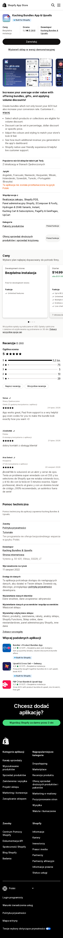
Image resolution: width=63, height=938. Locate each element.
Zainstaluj (31, 41)
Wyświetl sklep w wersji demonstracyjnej (31, 49)
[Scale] (32, 322)
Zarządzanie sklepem (14, 798)
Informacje (38, 831)
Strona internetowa (13, 554)
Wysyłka (37, 805)
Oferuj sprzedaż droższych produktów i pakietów (45, 784)
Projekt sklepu (11, 787)
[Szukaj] (53, 5)
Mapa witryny (10, 920)
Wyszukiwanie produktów (11, 768)
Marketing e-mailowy (44, 793)
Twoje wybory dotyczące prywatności (24, 928)
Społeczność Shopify (14, 846)
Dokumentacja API (13, 841)
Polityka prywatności (14, 527)
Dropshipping (39, 763)
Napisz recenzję (13, 386)
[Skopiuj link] (10, 398)
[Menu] (58, 5)
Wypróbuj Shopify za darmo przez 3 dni (31, 722)
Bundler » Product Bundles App (28, 645)
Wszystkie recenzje (36, 386)
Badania (7, 858)
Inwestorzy (38, 843)
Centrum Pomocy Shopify (12, 833)
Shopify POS (31, 199)
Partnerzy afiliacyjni (43, 861)
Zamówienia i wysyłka (15, 781)
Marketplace (39, 769)
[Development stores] (28, 322)
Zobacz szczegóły (13, 631)
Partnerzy (37, 855)
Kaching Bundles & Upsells (17, 550)
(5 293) (31, 30)
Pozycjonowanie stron (44, 799)
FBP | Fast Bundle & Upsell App (27, 681)
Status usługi (39, 872)
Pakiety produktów (13, 226)
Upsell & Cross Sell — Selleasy (27, 663)
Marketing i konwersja (15, 792)
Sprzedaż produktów (14, 775)
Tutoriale (8, 532)
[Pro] (34, 322)
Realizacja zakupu (13, 199)
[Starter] (30, 322)
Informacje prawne (42, 866)
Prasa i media (39, 849)
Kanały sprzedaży (12, 760)
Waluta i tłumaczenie (44, 811)
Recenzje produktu (43, 775)
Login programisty (13, 897)
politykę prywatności (40, 586)
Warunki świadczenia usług (18, 905)
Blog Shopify (10, 852)
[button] (31, 651)
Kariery (36, 837)
